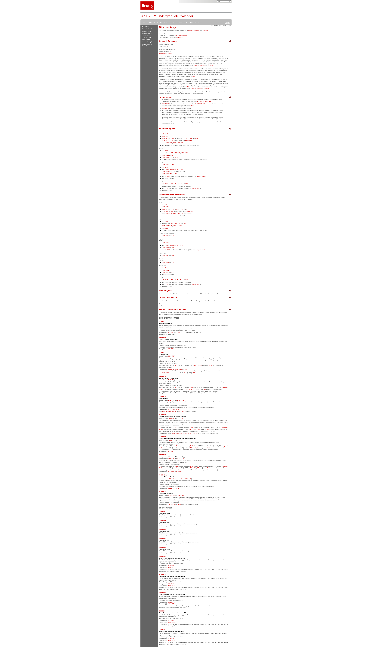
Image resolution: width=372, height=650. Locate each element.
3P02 (172, 165)
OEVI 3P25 (171, 356)
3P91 (181, 169)
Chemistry (205, 30)
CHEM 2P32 (165, 174)
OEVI (200, 365)
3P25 (193, 373)
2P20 (170, 226)
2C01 (172, 235)
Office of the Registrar (149, 11)
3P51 (177, 409)
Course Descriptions (148, 42)
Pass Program (146, 39)
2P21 (170, 157)
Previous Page (178, 22)
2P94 (178, 153)
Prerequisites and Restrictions (147, 45)
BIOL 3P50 (165, 167)
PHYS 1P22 (169, 143)
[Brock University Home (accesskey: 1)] (147, 5)
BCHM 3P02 (165, 270)
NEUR (190, 389)
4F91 (204, 104)
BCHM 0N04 (170, 622)
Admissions (190, 87)
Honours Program (147, 33)
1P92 (206, 101)
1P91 (171, 140)
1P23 (174, 143)
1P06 (172, 138)
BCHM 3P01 (165, 165)
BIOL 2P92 (173, 153)
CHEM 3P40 (165, 104)
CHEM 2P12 (165, 155)
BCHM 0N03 (165, 262)
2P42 (176, 157)
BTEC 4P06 (180, 400)
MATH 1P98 (182, 411)
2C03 (172, 262)
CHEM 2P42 (165, 247)
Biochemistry (146, 26)
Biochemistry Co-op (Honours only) (148, 36)
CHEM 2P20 (165, 157)
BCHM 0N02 (165, 255)
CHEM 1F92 (165, 136)
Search (159, 22)
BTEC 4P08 (180, 418)
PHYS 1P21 (165, 140)
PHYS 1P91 (200, 101)
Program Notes (146, 31)
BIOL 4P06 (171, 400)
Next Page (189, 22)
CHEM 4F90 (198, 104)
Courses (152, 22)
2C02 (172, 255)
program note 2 (201, 176)
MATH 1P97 (189, 138)
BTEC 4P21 (180, 458)
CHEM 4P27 (165, 108)
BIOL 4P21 (171, 458)
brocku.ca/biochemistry (165, 53)
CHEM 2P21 (171, 504)
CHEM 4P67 (181, 495)
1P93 (209, 101)
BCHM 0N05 (170, 640)
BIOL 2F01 (165, 150)
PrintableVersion (227, 22)
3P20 (170, 174)
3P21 (176, 174)
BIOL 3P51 (176, 169)
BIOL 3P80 (165, 411)
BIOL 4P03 (171, 380)
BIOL (176, 365)
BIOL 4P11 (171, 440)
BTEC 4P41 (178, 479)
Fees (193, 76)
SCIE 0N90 (165, 228)
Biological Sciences (193, 30)
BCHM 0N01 (165, 235)
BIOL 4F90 (165, 184)
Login (197, 22)
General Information (147, 29)
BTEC (196, 365)
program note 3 (196, 188)
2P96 (182, 153)
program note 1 (189, 140)
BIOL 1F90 (165, 134)
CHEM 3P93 (193, 433)
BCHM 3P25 (169, 169)
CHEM (192, 105)
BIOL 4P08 (171, 418)
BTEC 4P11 (180, 440)
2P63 (171, 155)
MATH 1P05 (165, 138)
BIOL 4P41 (171, 479)
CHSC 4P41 (188, 479)
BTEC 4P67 (171, 495)
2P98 (186, 153)
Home (141, 11)
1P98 (196, 138)
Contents (167, 22)
